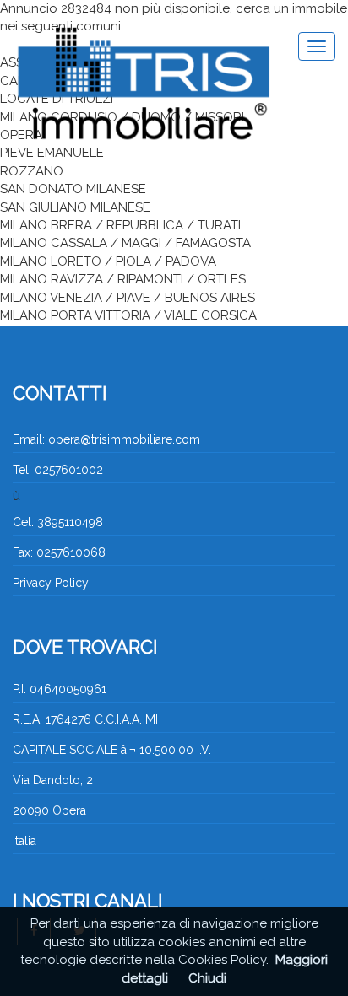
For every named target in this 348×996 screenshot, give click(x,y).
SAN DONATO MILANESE (73, 189)
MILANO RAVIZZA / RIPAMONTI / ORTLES (123, 279)
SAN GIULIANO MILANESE (75, 207)
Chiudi (207, 978)
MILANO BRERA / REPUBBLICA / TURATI (120, 225)
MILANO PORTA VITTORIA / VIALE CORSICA (128, 315)
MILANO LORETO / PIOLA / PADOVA (108, 261)
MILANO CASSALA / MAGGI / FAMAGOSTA (125, 242)
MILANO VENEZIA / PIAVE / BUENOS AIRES (127, 297)
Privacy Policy (51, 583)
